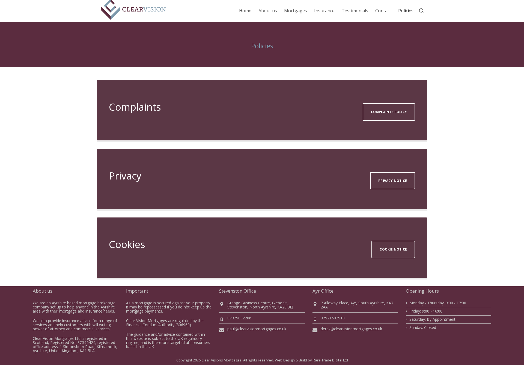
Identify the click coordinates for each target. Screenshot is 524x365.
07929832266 (239, 317)
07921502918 (333, 317)
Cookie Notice (393, 249)
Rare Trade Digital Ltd (330, 360)
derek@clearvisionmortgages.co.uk (351, 328)
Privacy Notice (392, 180)
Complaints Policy (389, 112)
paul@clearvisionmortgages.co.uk (256, 328)
